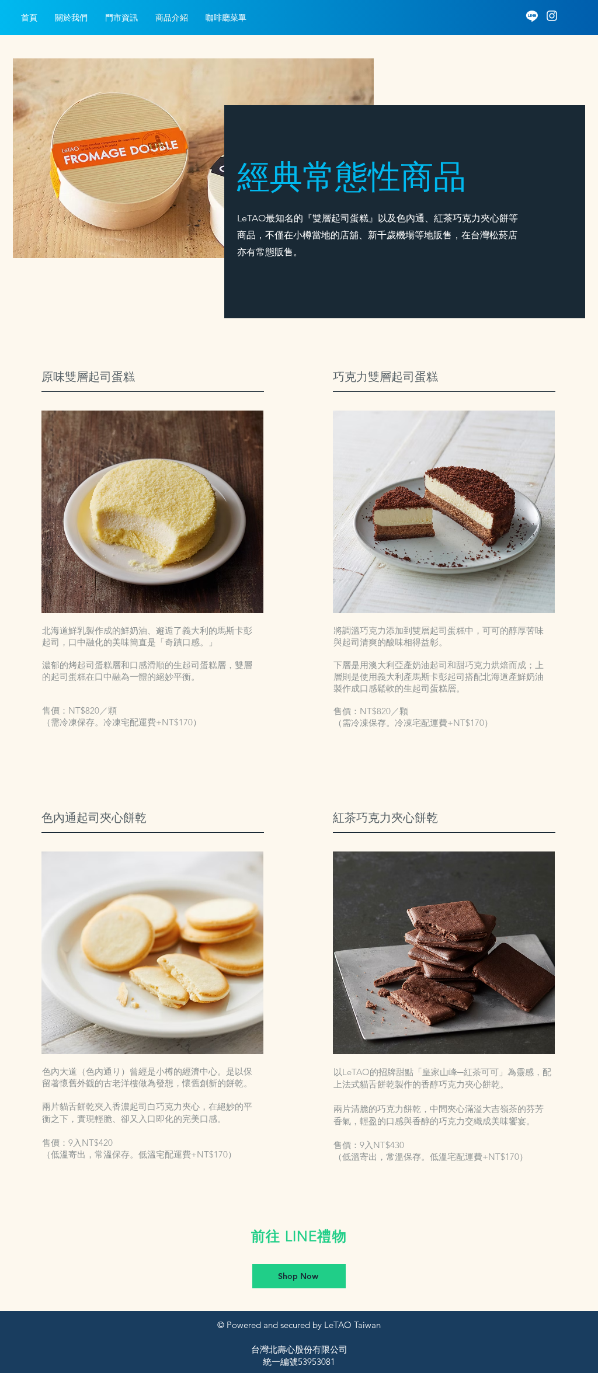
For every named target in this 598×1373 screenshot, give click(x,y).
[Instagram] (552, 16)
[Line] (532, 16)
